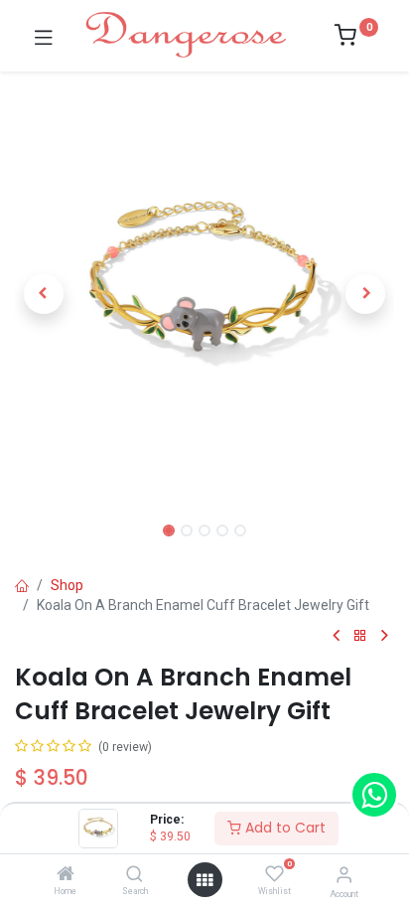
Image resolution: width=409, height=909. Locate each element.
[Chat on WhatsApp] (374, 795)
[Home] (65, 875)
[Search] (134, 875)
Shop (67, 585)
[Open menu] (204, 880)
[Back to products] (360, 636)
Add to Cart (283, 827)
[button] (43, 294)
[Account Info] (344, 874)
